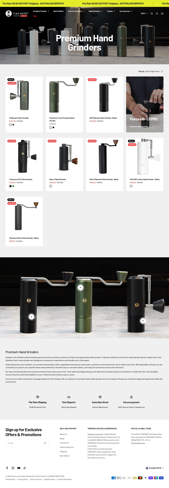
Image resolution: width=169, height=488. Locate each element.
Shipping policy (49, 479)
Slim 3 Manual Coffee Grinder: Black (104, 179)
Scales (110, 11)
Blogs (62, 438)
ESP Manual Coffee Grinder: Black (103, 118)
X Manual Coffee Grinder (19, 118)
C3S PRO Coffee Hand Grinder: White (145, 179)
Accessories (125, 11)
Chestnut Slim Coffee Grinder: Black (24, 238)
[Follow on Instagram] (12, 468)
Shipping (63, 451)
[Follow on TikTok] (24, 468)
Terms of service (36, 479)
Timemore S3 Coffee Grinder (20, 179)
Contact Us (64, 443)
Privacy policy (22, 479)
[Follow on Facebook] (7, 468)
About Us (63, 434)
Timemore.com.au (94, 434)
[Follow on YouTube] (18, 468)
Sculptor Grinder (40, 11)
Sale (35, 16)
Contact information (64, 479)
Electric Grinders (75, 11)
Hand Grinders (94, 11)
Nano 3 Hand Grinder (57, 179)
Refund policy (10, 479)
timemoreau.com (138, 443)
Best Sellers (58, 11)
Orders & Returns (67, 447)
